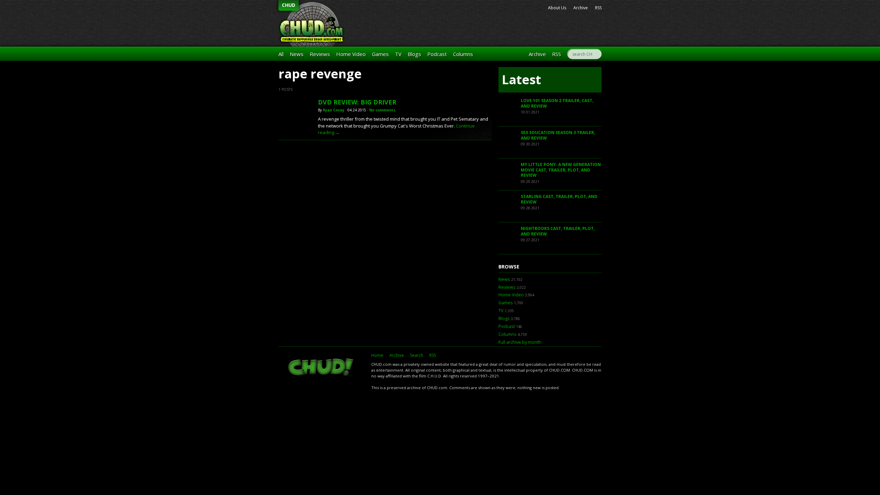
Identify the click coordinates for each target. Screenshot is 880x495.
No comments (382, 110)
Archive (580, 8)
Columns (463, 54)
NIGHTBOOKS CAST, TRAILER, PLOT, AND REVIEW (558, 231)
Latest (521, 79)
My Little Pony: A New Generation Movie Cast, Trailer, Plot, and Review (561, 170)
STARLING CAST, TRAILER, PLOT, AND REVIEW (559, 199)
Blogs (414, 54)
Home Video (351, 54)
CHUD (288, 5)
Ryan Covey (333, 110)
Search (416, 355)
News (297, 54)
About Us (557, 8)
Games (380, 54)
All (281, 54)
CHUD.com (321, 367)
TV (398, 54)
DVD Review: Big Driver (357, 102)
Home (377, 355)
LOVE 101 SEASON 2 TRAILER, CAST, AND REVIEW (557, 103)
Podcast (437, 54)
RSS (598, 8)
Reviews (320, 54)
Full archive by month (519, 342)
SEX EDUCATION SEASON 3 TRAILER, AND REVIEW (558, 135)
